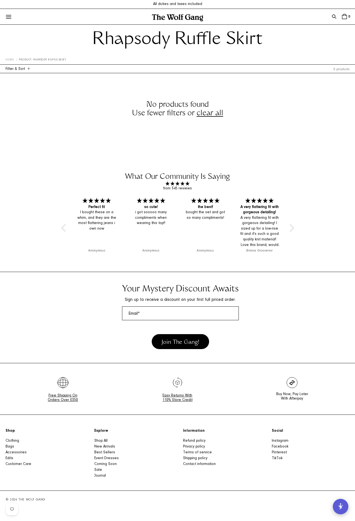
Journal (100, 476)
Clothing (12, 441)
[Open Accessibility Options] (340, 506)
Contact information (199, 464)
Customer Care (18, 464)
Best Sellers (104, 452)
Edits (9, 458)
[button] (334, 17)
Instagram (280, 441)
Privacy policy (194, 447)
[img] (177, 184)
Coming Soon (105, 464)
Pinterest (279, 452)
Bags (10, 447)
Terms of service (197, 452)
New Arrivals (104, 447)
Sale (98, 470)
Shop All (101, 441)
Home (10, 60)
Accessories (16, 452)
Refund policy (194, 441)
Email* (134, 313)
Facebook (280, 447)
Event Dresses (106, 458)
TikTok (277, 458)
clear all (210, 113)
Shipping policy (195, 458)
